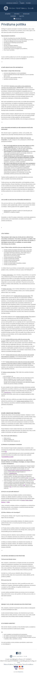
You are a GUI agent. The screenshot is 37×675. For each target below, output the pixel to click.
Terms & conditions (28, 664)
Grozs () (18, 19)
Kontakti (28, 3)
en (20, 1)
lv (16, 1)
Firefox (27, 500)
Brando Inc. (20, 671)
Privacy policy (18, 664)
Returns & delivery (8, 664)
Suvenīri (13, 16)
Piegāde (22, 3)
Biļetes (21, 16)
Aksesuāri (26, 14)
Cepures (16, 14)
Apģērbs (7, 14)
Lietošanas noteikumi (12, 3)
